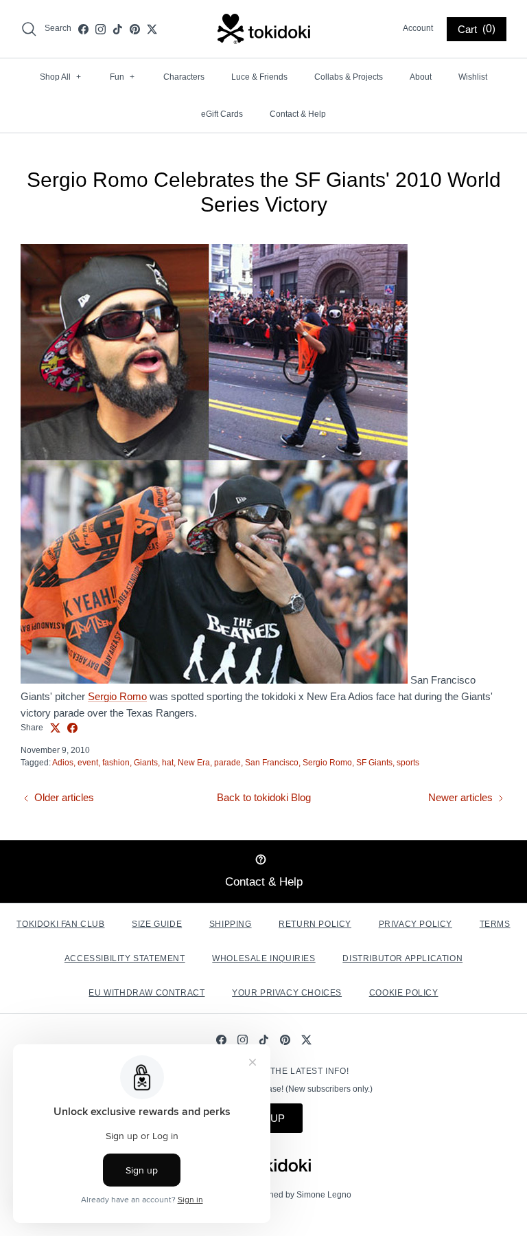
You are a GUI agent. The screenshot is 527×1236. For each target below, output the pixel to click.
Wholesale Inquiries (263, 958)
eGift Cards (222, 114)
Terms (495, 924)
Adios (62, 762)
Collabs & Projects (348, 77)
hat (168, 762)
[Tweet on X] (55, 728)
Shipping (230, 924)
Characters (183, 77)
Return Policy (315, 924)
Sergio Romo (117, 696)
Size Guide (157, 924)
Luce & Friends (259, 77)
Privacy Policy (415, 924)
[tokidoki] (264, 29)
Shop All (60, 77)
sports (408, 762)
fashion (116, 762)
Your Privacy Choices (287, 993)
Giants (146, 762)
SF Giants (374, 762)
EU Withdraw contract (146, 993)
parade (227, 762)
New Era (194, 762)
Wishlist (472, 77)
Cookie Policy (403, 993)
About (421, 77)
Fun (122, 77)
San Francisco (271, 762)
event (88, 762)
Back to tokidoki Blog (264, 797)
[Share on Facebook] (72, 728)
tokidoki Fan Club (60, 924)
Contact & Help (298, 114)
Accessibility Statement (125, 958)
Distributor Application (402, 958)
